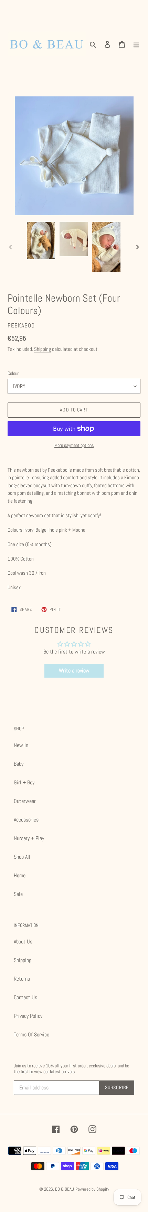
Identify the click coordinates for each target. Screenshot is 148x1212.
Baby (18, 763)
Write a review (74, 670)
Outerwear (25, 801)
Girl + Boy (24, 782)
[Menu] (136, 44)
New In (21, 745)
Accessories (26, 819)
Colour (13, 373)
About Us (23, 941)
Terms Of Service (31, 1034)
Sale (18, 894)
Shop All (22, 856)
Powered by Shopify (92, 1189)
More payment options (74, 445)
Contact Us (25, 997)
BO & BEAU (64, 1189)
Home (19, 875)
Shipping (42, 349)
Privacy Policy (28, 1016)
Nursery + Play (29, 838)
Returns (22, 978)
